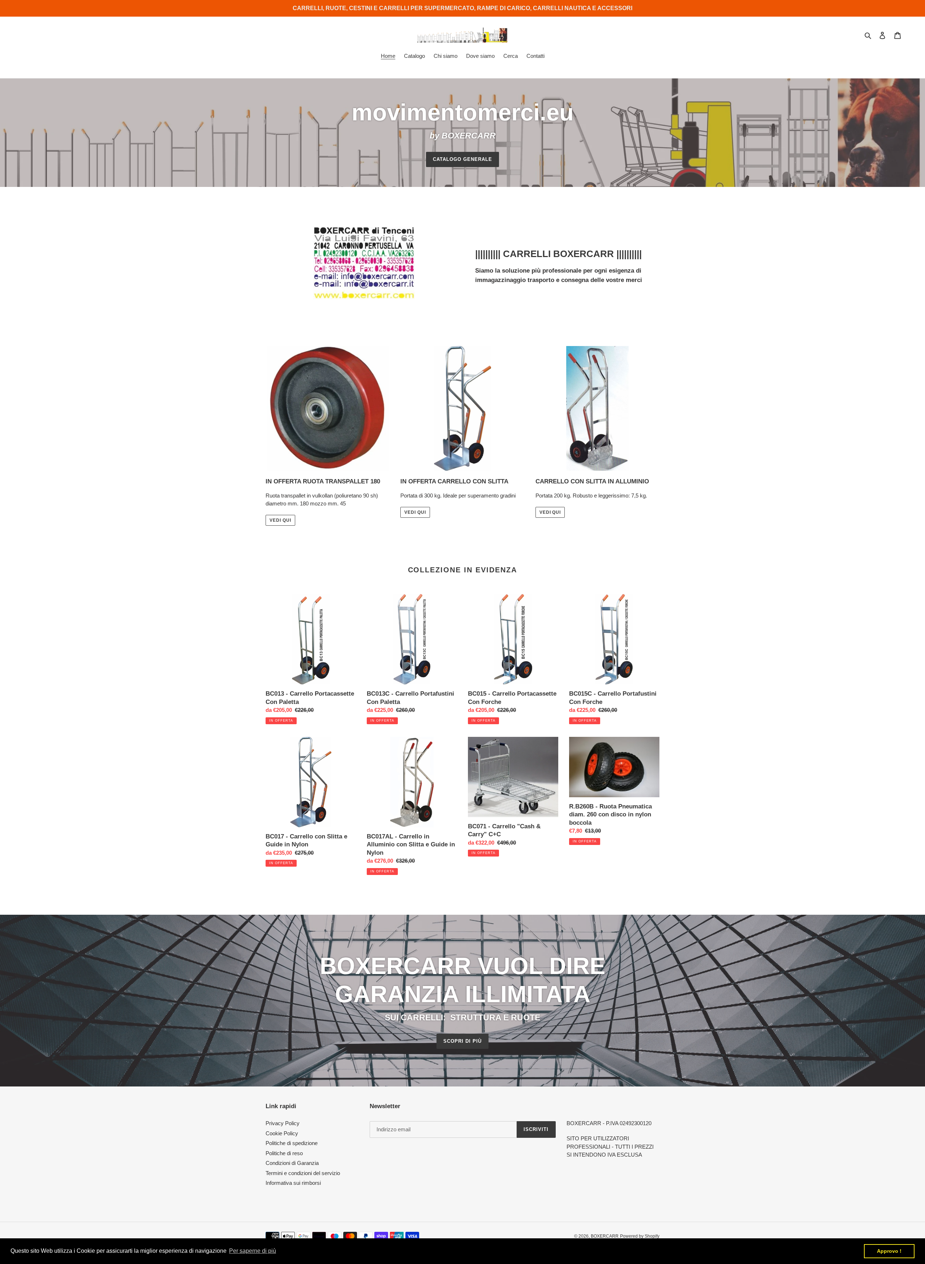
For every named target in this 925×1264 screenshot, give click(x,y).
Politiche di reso (284, 1153)
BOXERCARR (605, 1236)
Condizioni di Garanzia (292, 1163)
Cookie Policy (282, 1133)
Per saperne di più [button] (252, 1251)
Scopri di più (462, 1041)
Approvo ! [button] (889, 1251)
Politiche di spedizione (292, 1143)
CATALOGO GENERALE (462, 159)
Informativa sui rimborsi (293, 1183)
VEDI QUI (415, 512)
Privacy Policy (283, 1123)
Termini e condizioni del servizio (303, 1173)
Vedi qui (280, 520)
